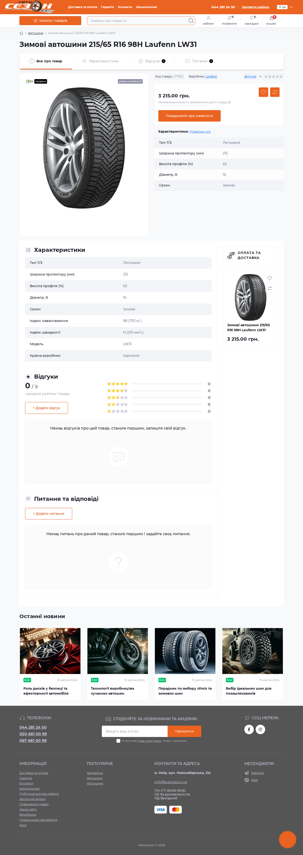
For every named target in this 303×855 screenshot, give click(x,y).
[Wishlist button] (263, 92)
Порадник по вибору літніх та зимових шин (185, 691)
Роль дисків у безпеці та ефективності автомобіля (46, 691)
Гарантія (107, 7)
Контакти (125, 7)
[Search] (191, 20)
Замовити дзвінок (255, 7)
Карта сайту (28, 809)
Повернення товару (34, 804)
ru (291, 7)
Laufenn (211, 76)
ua (283, 7)
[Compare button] (275, 92)
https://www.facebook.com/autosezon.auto (249, 729)
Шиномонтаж (146, 7)
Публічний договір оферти (39, 794)
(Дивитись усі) (200, 131)
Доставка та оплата (82, 7)
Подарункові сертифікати (38, 820)
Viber (254, 780)
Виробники (27, 814)
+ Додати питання (48, 513)
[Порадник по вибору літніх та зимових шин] (185, 651)
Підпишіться (184, 731)
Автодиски (95, 773)
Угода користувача (149, 740)
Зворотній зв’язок (32, 799)
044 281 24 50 (33, 727)
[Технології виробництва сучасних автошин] (117, 651)
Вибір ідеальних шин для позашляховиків (249, 691)
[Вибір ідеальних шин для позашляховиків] (252, 651)
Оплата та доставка (249, 255)
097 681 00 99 (33, 740)
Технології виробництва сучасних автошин (112, 691)
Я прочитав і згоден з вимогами (154, 740)
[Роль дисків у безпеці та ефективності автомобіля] (50, 651)
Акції (23, 825)
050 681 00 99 (33, 734)
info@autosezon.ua (170, 782)
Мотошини (95, 783)
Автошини (35, 33)
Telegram (257, 773)
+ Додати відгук (46, 408)
